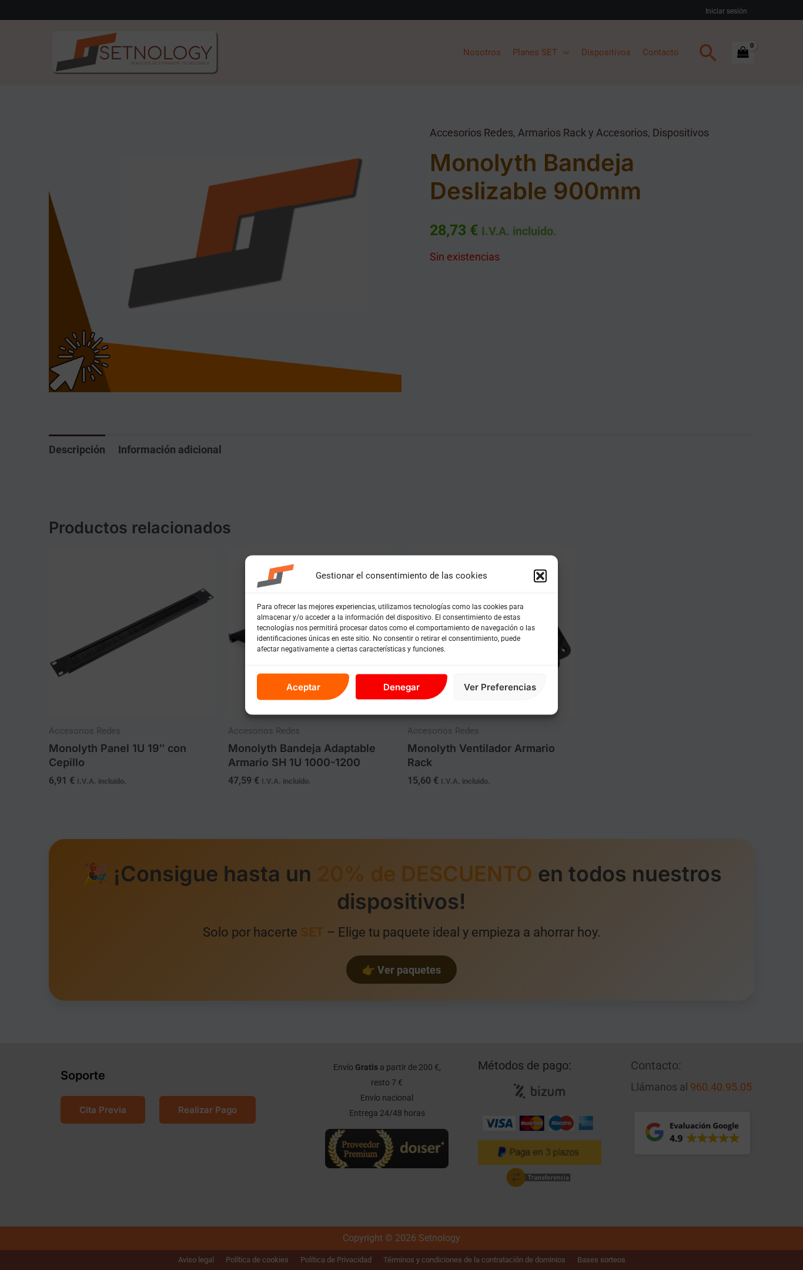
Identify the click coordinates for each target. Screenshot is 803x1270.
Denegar (401, 686)
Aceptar (303, 686)
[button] (540, 576)
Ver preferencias (500, 686)
